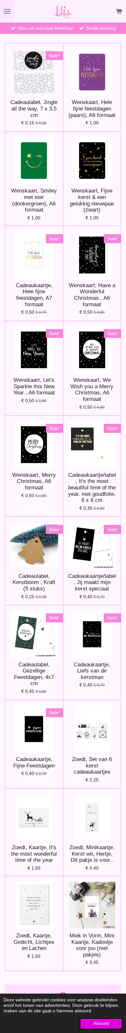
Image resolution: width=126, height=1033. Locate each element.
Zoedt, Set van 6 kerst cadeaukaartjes (92, 765)
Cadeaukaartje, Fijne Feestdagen (34, 762)
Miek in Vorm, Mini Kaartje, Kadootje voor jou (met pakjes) (91, 945)
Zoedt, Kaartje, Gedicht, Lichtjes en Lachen (34, 942)
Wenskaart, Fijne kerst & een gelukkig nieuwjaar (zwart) (92, 200)
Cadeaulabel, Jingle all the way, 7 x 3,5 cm (34, 108)
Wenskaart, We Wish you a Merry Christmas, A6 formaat (91, 389)
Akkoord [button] (101, 1023)
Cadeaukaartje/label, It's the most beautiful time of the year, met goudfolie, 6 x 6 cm (92, 487)
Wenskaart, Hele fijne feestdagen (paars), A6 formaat (91, 108)
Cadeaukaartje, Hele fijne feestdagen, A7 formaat (34, 295)
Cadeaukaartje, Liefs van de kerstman (92, 671)
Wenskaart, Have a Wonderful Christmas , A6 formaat (92, 295)
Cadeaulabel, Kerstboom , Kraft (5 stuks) (34, 582)
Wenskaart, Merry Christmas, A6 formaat (34, 481)
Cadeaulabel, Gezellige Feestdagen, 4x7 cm (34, 674)
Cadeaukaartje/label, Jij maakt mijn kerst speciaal (92, 582)
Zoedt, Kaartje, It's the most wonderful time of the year (34, 853)
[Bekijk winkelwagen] (119, 11)
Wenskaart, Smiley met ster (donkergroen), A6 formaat (34, 200)
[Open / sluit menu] (7, 11)
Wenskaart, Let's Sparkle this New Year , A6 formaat (34, 386)
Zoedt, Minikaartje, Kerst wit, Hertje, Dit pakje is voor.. (91, 853)
